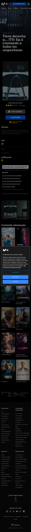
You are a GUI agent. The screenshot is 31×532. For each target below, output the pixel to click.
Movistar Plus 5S (19, 446)
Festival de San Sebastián (21, 437)
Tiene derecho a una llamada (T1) (15, 167)
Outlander (18, 428)
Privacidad (25, 516)
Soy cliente (17, 112)
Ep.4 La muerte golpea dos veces (11, 184)
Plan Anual (18, 478)
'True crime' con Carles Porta (22, 435)
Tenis (2, 470)
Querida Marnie (6, 354)
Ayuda (15, 501)
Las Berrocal (18, 431)
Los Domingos (19, 417)
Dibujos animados (20, 439)
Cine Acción (4, 420)
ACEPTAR (15, 281)
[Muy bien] (15, 105)
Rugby (2, 472)
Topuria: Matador (5, 474)
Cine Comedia (4, 418)
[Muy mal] (7, 105)
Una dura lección (21, 381)
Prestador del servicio (8, 516)
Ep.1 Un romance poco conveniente (11, 175)
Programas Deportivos (21, 441)
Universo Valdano (5, 465)
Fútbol (15, 8)
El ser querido (19, 413)
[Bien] (13, 105)
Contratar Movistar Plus (21, 465)
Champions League (5, 457)
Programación (4, 485)
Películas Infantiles (5, 427)
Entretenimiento (5, 440)
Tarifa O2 (18, 483)
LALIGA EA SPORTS (5, 459)
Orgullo (3, 442)
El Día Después (4, 463)
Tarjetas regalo (19, 485)
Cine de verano (5, 424)
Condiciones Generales (21, 461)
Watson (3, 329)
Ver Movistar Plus (19, 454)
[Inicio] (4, 4)
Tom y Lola (19, 329)
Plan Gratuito (19, 476)
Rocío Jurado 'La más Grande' (23, 433)
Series (3, 8)
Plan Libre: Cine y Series (21, 472)
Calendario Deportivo (6, 481)
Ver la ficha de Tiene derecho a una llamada (16, 169)
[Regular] (11, 105)
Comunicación (19, 487)
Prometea (4, 381)
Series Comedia (5, 435)
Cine (9, 8)
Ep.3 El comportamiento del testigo (11, 181)
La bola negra (19, 415)
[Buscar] (10, 4)
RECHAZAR (15, 277)
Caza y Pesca (19, 444)
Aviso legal (18, 516)
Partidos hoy (4, 483)
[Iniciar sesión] (28, 4)
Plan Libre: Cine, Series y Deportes (21, 469)
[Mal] (9, 105)
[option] (10, 209)
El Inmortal (18, 422)
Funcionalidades (19, 457)
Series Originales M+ (6, 431)
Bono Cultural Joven (20, 481)
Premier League (5, 461)
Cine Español (4, 416)
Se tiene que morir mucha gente (22, 425)
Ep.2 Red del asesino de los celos (11, 178)
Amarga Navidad (19, 420)
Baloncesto (4, 468)
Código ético (18, 463)
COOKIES (15, 519)
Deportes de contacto (6, 476)
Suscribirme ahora (19, 4)
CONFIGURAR (15, 272)
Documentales (4, 437)
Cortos (2, 422)
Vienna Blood (5, 302)
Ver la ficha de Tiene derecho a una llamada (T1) (15, 193)
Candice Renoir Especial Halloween (22, 355)
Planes (17, 474)
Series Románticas (5, 433)
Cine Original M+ (5, 414)
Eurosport (3, 478)
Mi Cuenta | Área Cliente (21, 459)
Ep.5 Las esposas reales (8, 186)
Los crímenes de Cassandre (21, 302)
